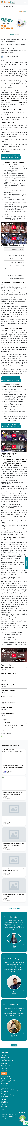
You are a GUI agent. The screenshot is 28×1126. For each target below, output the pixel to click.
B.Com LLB (3, 1093)
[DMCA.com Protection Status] (22, 1119)
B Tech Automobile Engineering (9, 1090)
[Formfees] (8, 2)
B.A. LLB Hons (4, 1091)
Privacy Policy (4, 1059)
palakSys (4, 1118)
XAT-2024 (3, 1108)
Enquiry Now (26, 563)
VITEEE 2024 (4, 1085)
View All (14, 1045)
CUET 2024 (4, 1070)
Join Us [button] (4, 1073)
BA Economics (4, 1096)
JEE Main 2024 (4, 1083)
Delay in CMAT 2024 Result (8, 1080)
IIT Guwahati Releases (7, 1082)
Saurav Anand (7, 56)
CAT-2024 (3, 1104)
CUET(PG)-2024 (5, 1103)
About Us (3, 1054)
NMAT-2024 (4, 1106)
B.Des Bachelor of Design (8, 1095)
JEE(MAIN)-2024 (5, 1110)
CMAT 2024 (4, 1068)
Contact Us (4, 1055)
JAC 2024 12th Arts (6, 1078)
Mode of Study (8, 6)
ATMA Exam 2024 (5, 1065)
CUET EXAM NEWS (6, 1076)
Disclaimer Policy (5, 1057)
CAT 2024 (3, 1067)
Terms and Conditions (7, 1060)
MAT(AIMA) (4, 1101)
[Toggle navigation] (25, 2)
